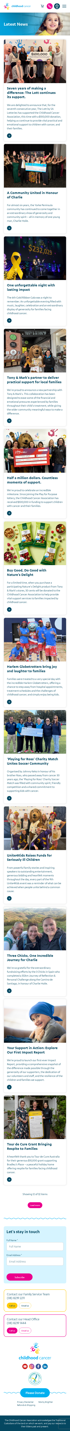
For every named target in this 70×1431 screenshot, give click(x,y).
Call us (12, 1305)
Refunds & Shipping (26, 1405)
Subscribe (20, 1277)
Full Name (12, 1240)
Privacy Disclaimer (25, 1401)
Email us (25, 1305)
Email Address (14, 1255)
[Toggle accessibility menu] (57, 6)
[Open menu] (63, 6)
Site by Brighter (45, 1401)
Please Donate (35, 1393)
